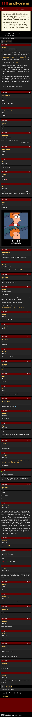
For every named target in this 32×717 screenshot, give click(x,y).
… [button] (4, 41)
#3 (30, 107)
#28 (30, 484)
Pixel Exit (7, 714)
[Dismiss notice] (29, 13)
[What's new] (27, 9)
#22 (30, 398)
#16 (30, 324)
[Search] (29, 9)
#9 (30, 183)
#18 (30, 349)
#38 (30, 643)
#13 (30, 274)
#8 (30, 171)
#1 (30, 44)
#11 (30, 249)
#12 (30, 262)
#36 (30, 618)
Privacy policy (3, 706)
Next (10, 41)
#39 (30, 660)
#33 (30, 581)
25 (6, 41)
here (17, 62)
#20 (30, 373)
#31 (30, 550)
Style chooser (3, 699)
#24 (30, 423)
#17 (30, 336)
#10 (30, 199)
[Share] (28, 45)
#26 (30, 453)
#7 (30, 159)
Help (2, 708)
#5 (30, 132)
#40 (30, 672)
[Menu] (2, 9)
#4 (30, 120)
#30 (30, 537)
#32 (30, 566)
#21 (30, 386)
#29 (30, 503)
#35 (30, 606)
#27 (30, 470)
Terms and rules (4, 703)
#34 (30, 594)
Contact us (3, 702)
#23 (30, 410)
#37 (30, 631)
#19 (30, 361)
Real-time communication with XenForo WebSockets (11, 715)
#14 (30, 286)
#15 (30, 311)
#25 (30, 440)
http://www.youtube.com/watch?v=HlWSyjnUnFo (13, 307)
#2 (30, 92)
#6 (30, 146)
